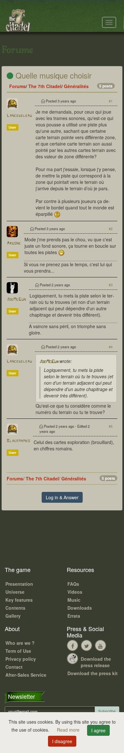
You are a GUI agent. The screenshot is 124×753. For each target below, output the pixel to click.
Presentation (19, 584)
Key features (19, 600)
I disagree (62, 741)
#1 (111, 100)
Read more (69, 730)
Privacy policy (20, 659)
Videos (74, 592)
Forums (17, 86)
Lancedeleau (19, 115)
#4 (111, 346)
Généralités (76, 86)
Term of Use (18, 651)
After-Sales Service (25, 675)
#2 (111, 228)
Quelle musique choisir (52, 75)
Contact (14, 667)
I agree (98, 730)
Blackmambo (18, 441)
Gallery (13, 616)
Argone (14, 243)
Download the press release (96, 662)
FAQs (73, 584)
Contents (15, 608)
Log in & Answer (62, 497)
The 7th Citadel (44, 86)
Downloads (79, 608)
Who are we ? (20, 643)
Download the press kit (92, 673)
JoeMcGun (16, 299)
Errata (73, 616)
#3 (111, 284)
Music (73, 600)
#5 (111, 426)
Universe (14, 592)
